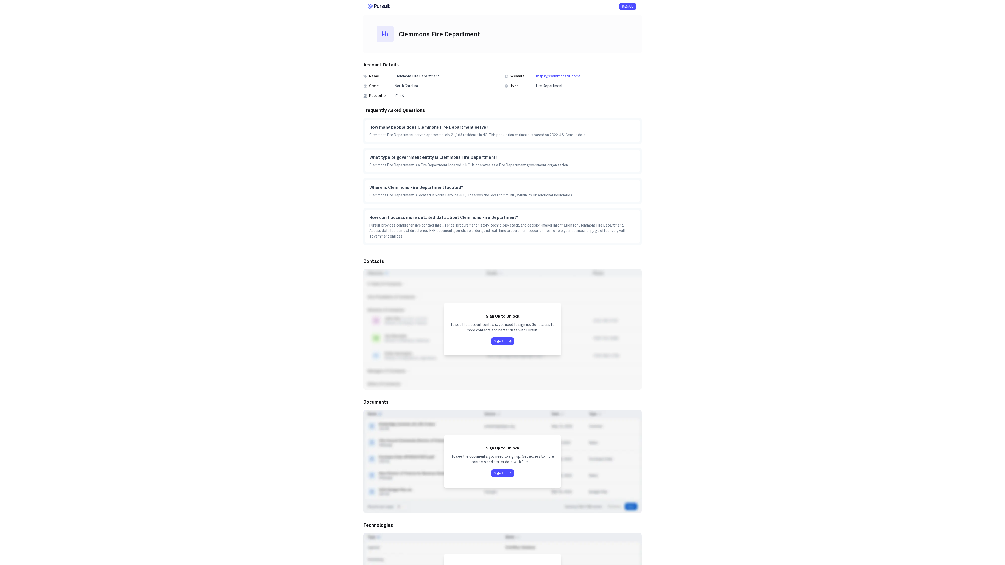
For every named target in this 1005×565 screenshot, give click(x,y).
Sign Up (628, 6)
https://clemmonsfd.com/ (558, 76)
